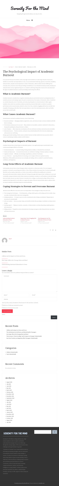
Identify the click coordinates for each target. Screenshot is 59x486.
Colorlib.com (41, 483)
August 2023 (9, 420)
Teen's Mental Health (20, 67)
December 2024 (10, 394)
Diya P (12, 67)
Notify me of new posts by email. (10, 307)
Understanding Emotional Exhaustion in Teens (14, 264)
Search (3, 314)
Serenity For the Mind (29, 8)
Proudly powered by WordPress (21, 483)
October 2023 (10, 418)
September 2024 (10, 398)
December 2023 (10, 414)
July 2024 (9, 402)
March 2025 (9, 390)
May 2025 (9, 388)
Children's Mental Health (12, 352)
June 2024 (9, 404)
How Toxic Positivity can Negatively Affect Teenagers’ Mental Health (22, 338)
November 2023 (10, 416)
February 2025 (10, 392)
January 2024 (10, 412)
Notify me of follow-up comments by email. (13, 305)
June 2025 (9, 386)
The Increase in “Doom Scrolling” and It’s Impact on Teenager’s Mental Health (24, 336)
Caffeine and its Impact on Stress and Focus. (13, 256)
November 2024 (10, 396)
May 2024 (9, 406)
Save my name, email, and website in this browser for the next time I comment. (20, 302)
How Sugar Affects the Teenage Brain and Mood (14, 260)
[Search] (54, 432)
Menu (28, 20)
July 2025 (9, 384)
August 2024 (9, 400)
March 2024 (9, 410)
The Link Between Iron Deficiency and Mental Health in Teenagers (21, 332)
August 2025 (9, 382)
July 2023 (9, 422)
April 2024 (9, 408)
